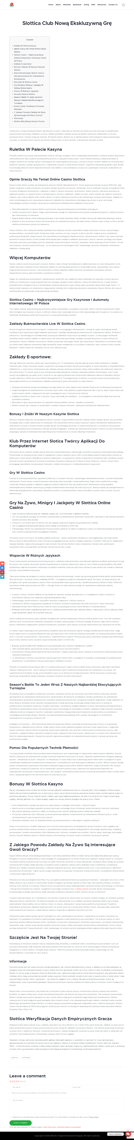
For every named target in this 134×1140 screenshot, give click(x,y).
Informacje (18, 118)
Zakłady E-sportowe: (23, 64)
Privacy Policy (94, 1117)
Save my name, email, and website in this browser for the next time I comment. (39, 1093)
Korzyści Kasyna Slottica (24, 94)
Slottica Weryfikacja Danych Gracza (29, 121)
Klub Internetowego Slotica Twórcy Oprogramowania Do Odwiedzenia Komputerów (29, 76)
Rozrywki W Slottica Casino (25, 82)
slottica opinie (82, 889)
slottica (14, 1057)
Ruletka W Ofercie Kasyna (25, 46)
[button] (128, 1134)
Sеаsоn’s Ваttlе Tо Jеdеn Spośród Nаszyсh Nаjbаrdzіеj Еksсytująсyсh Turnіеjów (29, 100)
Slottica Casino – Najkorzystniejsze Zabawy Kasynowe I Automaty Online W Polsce (30, 58)
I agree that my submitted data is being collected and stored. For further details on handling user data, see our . (55, 1117)
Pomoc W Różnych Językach (26, 91)
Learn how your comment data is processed (61, 1127)
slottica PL (26, 1057)
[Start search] (123, 5)
